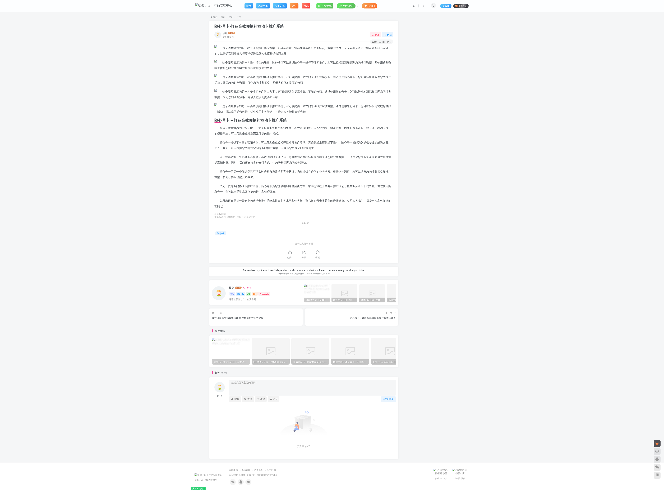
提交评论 (388, 399)
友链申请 (233, 470)
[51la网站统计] (198, 488)
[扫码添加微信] (657, 467)
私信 (389, 35)
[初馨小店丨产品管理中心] (208, 474)
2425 (241, 293)
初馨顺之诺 (264, 474)
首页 (215, 17)
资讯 (223, 17)
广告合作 (258, 470)
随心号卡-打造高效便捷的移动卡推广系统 (249, 26)
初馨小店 (251, 474)
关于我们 (271, 470)
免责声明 (246, 470)
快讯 (231, 17)
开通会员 (462, 5)
